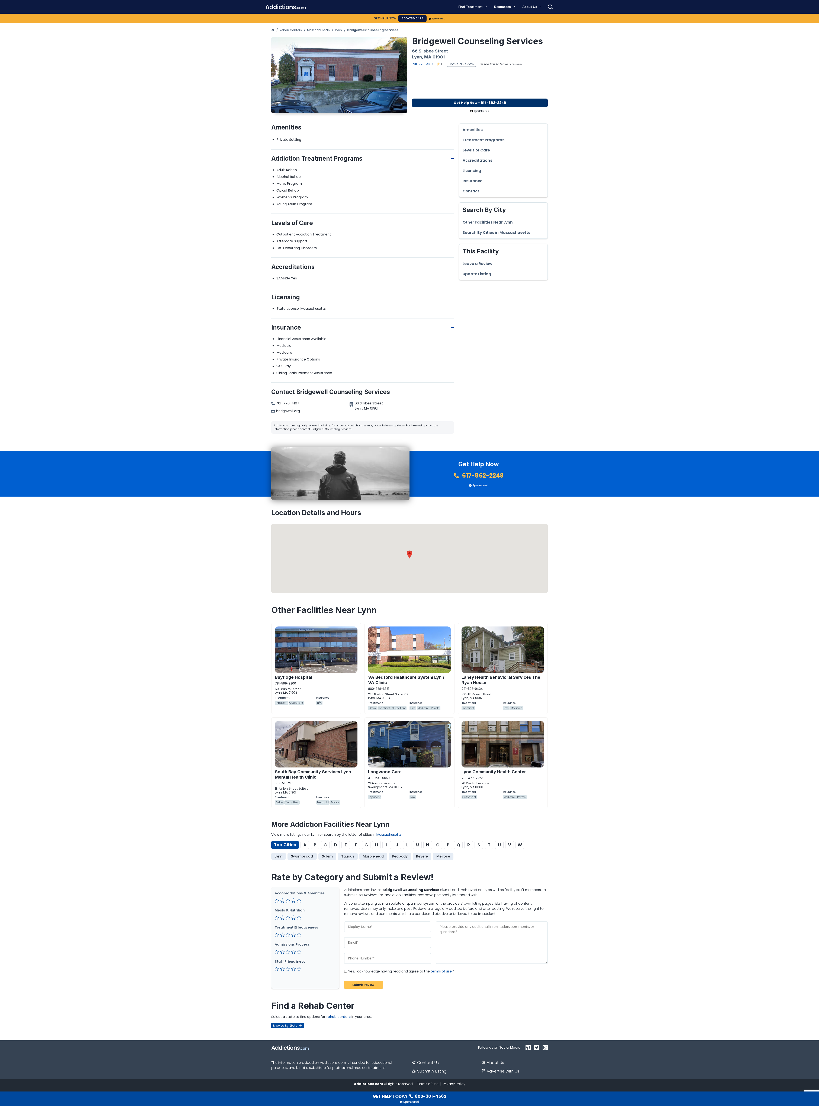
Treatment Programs (483, 139)
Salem (327, 856)
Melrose (443, 856)
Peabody (400, 856)
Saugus (347, 856)
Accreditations (477, 160)
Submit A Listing (432, 1071)
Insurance (472, 180)
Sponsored (439, 18)
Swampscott (302, 856)
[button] (409, 554)
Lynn (338, 30)
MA (427, 57)
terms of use (441, 971)
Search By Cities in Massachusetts (496, 232)
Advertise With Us (503, 1071)
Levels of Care (476, 150)
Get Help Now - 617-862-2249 (480, 102)
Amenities (473, 129)
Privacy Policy (454, 1083)
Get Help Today (409, 1096)
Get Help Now (385, 18)
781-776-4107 (422, 64)
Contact (471, 191)
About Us (495, 1062)
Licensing (472, 170)
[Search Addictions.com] (550, 6)
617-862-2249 (482, 475)
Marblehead (373, 856)
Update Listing (477, 273)
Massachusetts (318, 30)
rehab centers (338, 1016)
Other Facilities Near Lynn (488, 222)
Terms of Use (428, 1083)
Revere (422, 856)
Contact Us (428, 1062)
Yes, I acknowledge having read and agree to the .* (400, 971)
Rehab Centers (291, 30)
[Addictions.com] (272, 30)
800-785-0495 (412, 18)
